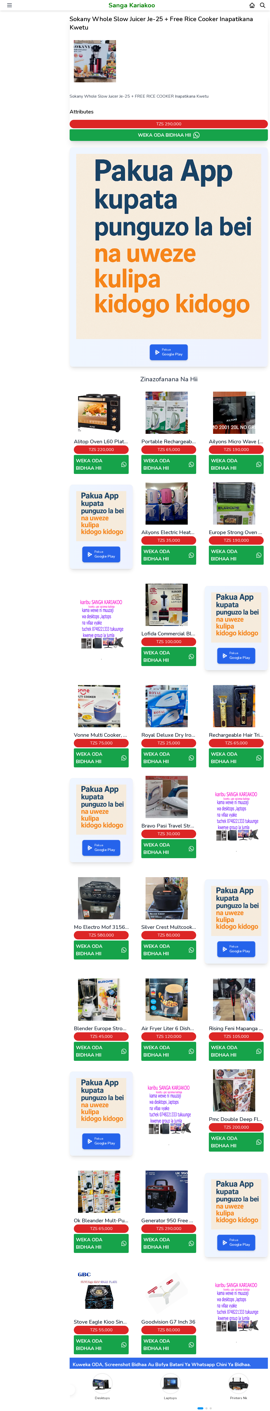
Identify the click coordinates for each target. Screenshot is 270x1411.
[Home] (252, 5)
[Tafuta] (262, 5)
